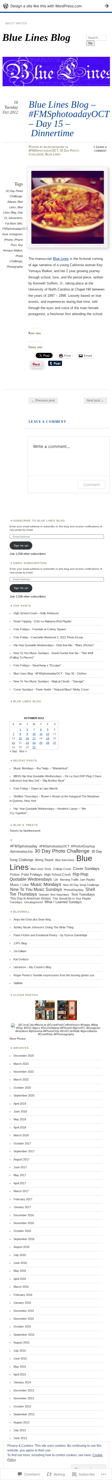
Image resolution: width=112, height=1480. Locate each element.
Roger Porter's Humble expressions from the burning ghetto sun (54, 975)
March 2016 (21, 1286)
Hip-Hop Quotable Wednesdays (49, 876)
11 (41, 733)
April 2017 (20, 1183)
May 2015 (20, 1366)
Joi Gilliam (20, 951)
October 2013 (22, 1406)
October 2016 (22, 1230)
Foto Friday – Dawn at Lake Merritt (36, 788)
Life (56, 879)
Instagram (15, 234)
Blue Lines (52, 154)
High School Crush (57, 874)
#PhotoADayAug (83, 846)
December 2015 (24, 1310)
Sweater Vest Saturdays (54, 894)
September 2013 (24, 1414)
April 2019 (20, 1103)
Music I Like (19, 885)
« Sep (13, 751)
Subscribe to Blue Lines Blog (39, 520)
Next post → (95, 400)
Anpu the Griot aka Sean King (32, 919)
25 (40, 742)
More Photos (18, 1038)
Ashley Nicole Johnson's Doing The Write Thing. (44, 927)
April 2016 (20, 1278)
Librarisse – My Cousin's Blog (32, 967)
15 (20, 738)
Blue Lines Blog (36, 37)
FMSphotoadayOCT (15, 228)
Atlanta (11, 201)
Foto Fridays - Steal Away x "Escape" (37, 665)
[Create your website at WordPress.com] (56, 6)
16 (27, 738)
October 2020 (22, 1087)
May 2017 (20, 1175)
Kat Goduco (21, 959)
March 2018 (21, 1135)
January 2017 (22, 1207)
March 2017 (21, 1191)
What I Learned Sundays (63, 902)
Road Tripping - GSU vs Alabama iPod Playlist (42, 621)
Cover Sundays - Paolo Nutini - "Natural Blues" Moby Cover (51, 689)
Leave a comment (100, 148)
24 (34, 742)
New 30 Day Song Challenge (81, 884)
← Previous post (43, 400)
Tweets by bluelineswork (25, 830)
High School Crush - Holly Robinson (36, 613)
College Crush (62, 868)
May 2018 (20, 1119)
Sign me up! (21, 545)
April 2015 (20, 1374)
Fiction (15, 874)
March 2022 (21, 1079)
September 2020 (24, 1095)
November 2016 (24, 1223)
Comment (91, 484)
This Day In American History (30, 898)
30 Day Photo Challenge (62, 851)
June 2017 (20, 1167)
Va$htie (18, 983)
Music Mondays (45, 884)
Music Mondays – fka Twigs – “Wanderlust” (41, 768)
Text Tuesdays (83, 894)
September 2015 (24, 1334)
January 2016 (22, 1302)
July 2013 (20, 1430)
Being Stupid (44, 860)
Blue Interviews (64, 860)
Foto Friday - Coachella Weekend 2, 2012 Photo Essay (48, 637)
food (5, 234)
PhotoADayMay (74, 889)
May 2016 (20, 1270)
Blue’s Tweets (25, 825)
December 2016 (24, 1215)
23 (27, 742)
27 (54, 742)
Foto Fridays (31, 874)
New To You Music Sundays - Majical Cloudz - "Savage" (49, 681)
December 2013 (24, 1390)
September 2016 (24, 1239)
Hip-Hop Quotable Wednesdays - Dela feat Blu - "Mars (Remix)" (54, 645)
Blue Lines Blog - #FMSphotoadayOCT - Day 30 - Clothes (50, 673)
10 (34, 733)
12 (47, 733)
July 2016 (20, 1255)
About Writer (16, 23)
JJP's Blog (20, 943)
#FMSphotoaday (24, 846)
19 (47, 738)
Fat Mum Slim (13, 223)
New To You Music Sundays (36, 889)
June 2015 (20, 1358)
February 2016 (23, 1294)
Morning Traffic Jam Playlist (77, 879)
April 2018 (20, 1127)
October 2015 (22, 1326)
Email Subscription (30, 563)
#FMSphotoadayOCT (43, 150)
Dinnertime (15, 218)
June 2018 (20, 1111)
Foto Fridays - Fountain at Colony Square (40, 629)
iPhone (8, 239)
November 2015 (24, 1318)
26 (47, 742)
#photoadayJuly (21, 851)
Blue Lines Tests (40, 868)
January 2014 (22, 1382)
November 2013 (24, 1398)
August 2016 (21, 1246)
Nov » (23, 751)
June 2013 (20, 1438)
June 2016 (20, 1262)
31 (34, 747)
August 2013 (21, 1422)
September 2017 (24, 1151)
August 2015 (21, 1342)
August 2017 (21, 1159)
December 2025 (24, 1055)
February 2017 (23, 1199)
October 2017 (22, 1143)
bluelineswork (54, 147)
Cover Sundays (86, 868)
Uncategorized (33, 902)
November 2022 (24, 1071)
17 (34, 738)
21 (13, 742)
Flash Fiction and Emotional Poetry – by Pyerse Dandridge (50, 935)
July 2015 (20, 1350)
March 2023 (21, 1063)
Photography (15, 266)
